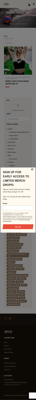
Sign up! (18, 227)
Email (5, 203)
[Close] (32, 169)
